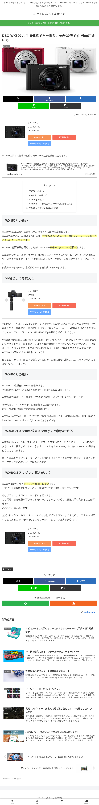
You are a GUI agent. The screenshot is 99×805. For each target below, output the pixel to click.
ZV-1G (31, 295)
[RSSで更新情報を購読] (73, 603)
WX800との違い (36, 199)
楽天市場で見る (64, 137)
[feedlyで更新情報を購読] (25, 603)
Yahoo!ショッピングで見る (39, 144)
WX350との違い (36, 191)
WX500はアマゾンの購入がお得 (43, 208)
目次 (45, 185)
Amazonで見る (39, 137)
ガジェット (9, 569)
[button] (65, 106)
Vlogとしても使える (38, 195)
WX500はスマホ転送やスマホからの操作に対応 (51, 204)
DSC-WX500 (34, 127)
